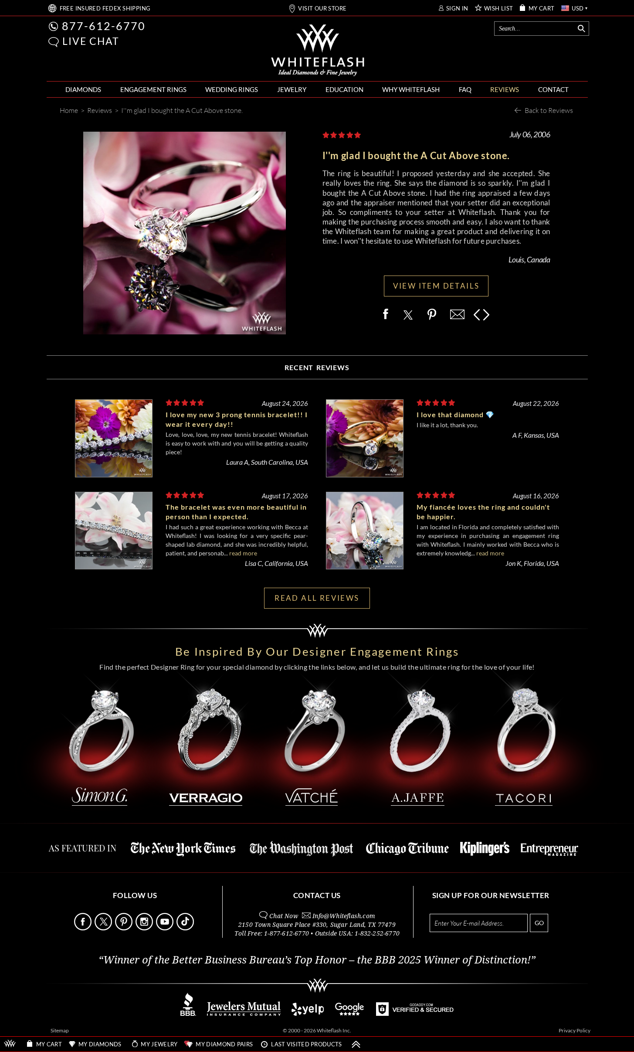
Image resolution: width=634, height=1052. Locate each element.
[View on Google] (350, 1013)
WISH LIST (498, 8)
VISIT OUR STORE (322, 8)
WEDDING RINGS (231, 89)
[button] (53, 42)
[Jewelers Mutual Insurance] (244, 1013)
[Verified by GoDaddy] (415, 1013)
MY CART (542, 8)
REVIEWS (504, 89)
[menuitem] (83, 90)
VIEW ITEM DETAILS (436, 285)
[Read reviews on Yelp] (308, 1013)
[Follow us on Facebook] (83, 928)
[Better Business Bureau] (188, 1013)
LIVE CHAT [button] (90, 41)
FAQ (465, 89)
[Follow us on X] (104, 928)
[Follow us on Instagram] (145, 928)
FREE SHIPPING (105, 8)
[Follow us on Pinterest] (124, 928)
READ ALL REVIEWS (317, 598)
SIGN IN (457, 8)
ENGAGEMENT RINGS (153, 89)
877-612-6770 (104, 25)
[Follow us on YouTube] (165, 928)
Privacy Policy (574, 1030)
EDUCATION (344, 89)
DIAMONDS (83, 89)
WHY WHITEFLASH (411, 89)
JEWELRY (291, 89)
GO (539, 922)
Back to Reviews (549, 110)
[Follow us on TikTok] (186, 928)
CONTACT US (317, 895)
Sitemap (60, 1030)
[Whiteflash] (317, 50)
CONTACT (553, 89)
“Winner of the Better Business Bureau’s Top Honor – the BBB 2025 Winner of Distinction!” (317, 960)
